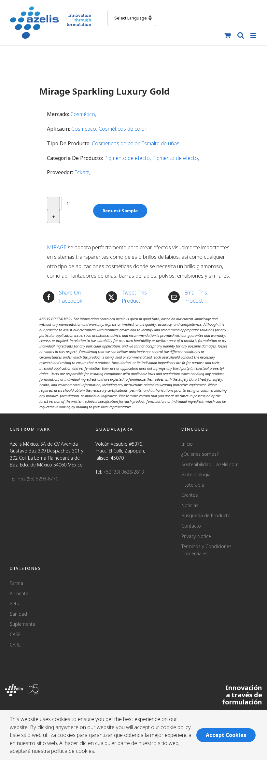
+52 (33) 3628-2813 (123, 472)
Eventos (189, 495)
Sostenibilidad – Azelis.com (210, 464)
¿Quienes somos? (199, 454)
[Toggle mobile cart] (227, 35)
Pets (14, 603)
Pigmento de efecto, (128, 158)
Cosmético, (83, 114)
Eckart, (82, 172)
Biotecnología (196, 474)
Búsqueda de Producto (206, 515)
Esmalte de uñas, (161, 143)
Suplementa (22, 624)
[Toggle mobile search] (240, 35)
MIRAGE (56, 247)
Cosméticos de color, (123, 128)
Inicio (187, 444)
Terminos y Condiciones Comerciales (206, 550)
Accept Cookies (226, 735)
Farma (16, 583)
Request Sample (120, 211)
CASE (15, 634)
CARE (15, 645)
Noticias (189, 505)
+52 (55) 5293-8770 (38, 479)
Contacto (191, 526)
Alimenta (19, 593)
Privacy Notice (196, 536)
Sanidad (18, 614)
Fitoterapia (192, 485)
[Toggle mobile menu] (253, 35)
